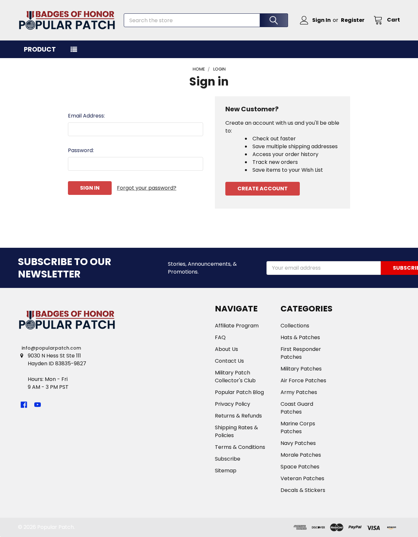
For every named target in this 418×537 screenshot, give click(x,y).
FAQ (220, 337)
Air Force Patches (303, 380)
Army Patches (299, 392)
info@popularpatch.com (51, 348)
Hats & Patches (300, 337)
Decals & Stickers (303, 490)
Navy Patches (298, 443)
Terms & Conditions (240, 447)
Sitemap (225, 470)
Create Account (262, 188)
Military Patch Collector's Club (235, 376)
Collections (295, 325)
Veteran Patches (302, 478)
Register (352, 20)
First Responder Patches (301, 353)
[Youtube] (37, 405)
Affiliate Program (237, 325)
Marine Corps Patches (298, 427)
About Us (226, 349)
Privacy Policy (232, 404)
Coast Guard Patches (297, 408)
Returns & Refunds (238, 415)
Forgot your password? (146, 188)
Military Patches (301, 368)
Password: (81, 150)
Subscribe (227, 459)
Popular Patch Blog (239, 392)
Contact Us (229, 361)
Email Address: (86, 115)
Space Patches (300, 466)
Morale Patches (301, 455)
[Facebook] (24, 405)
